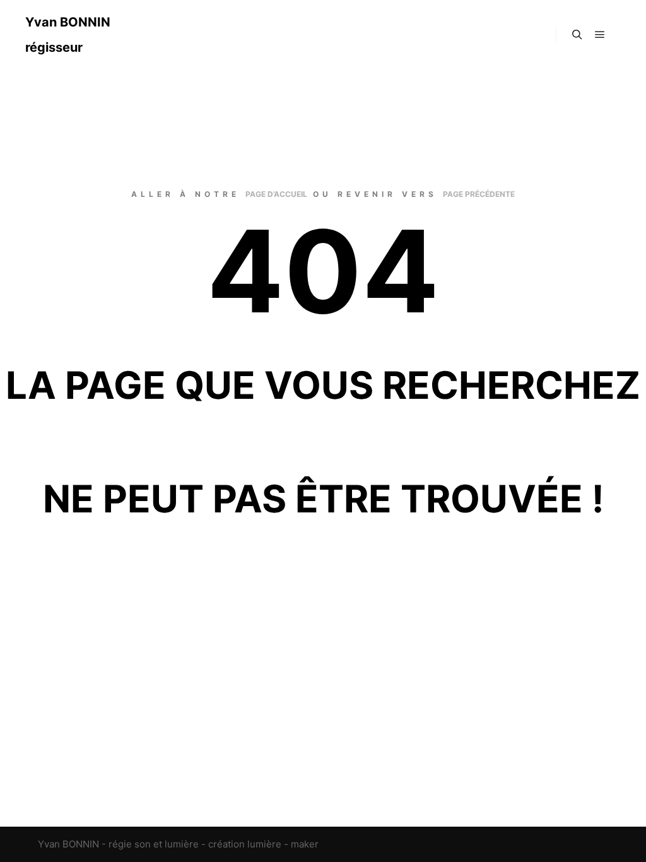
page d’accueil (276, 194)
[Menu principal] (600, 35)
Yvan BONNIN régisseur (67, 35)
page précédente (479, 194)
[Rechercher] (577, 35)
